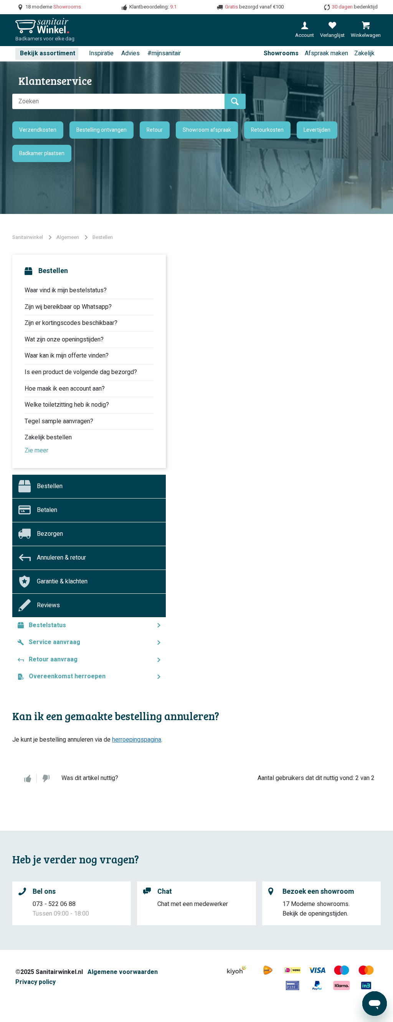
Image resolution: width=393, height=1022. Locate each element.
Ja (27, 778)
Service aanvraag (54, 642)
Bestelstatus (47, 625)
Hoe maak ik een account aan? (65, 388)
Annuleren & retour (61, 557)
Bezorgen (50, 533)
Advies (130, 53)
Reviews (48, 605)
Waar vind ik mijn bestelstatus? (66, 290)
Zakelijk (364, 53)
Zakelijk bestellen (48, 437)
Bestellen (102, 237)
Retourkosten (267, 130)
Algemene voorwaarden (123, 972)
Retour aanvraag (53, 659)
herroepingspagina (136, 739)
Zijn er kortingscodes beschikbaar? (71, 323)
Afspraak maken (326, 53)
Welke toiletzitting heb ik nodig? (67, 404)
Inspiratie (101, 53)
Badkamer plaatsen (41, 153)
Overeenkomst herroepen (67, 676)
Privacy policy (35, 982)
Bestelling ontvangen (101, 130)
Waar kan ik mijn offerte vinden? (67, 355)
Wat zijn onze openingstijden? (64, 339)
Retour (155, 130)
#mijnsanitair (164, 53)
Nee (46, 778)
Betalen (47, 510)
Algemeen (67, 237)
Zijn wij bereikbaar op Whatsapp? (68, 306)
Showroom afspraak (207, 130)
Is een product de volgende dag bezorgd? (81, 372)
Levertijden (317, 130)
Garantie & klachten (62, 581)
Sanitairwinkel (27, 237)
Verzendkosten (37, 130)
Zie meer (36, 450)
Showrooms (281, 53)
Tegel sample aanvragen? (59, 421)
